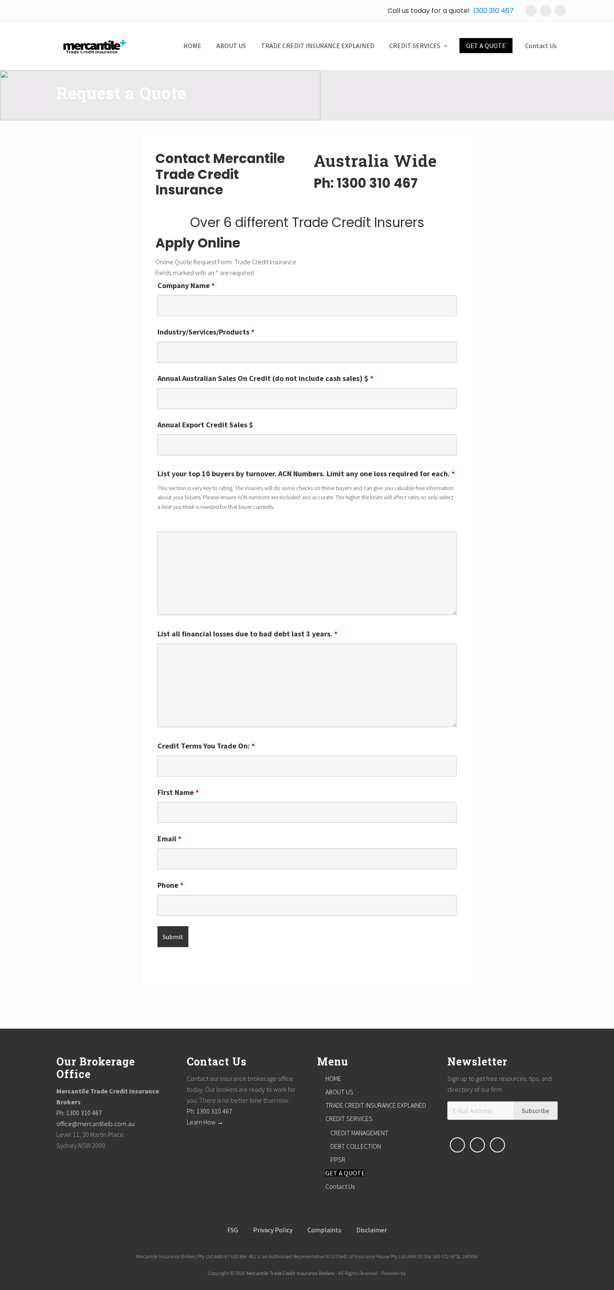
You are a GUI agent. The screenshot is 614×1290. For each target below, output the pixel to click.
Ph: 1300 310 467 (79, 1113)
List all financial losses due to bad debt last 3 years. (247, 634)
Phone (170, 885)
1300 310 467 (493, 10)
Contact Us (340, 1186)
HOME (333, 1078)
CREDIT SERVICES (349, 1118)
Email (169, 838)
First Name (178, 792)
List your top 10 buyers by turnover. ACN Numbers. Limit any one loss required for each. (306, 473)
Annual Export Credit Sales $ (205, 424)
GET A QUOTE (345, 1173)
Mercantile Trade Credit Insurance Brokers (290, 1273)
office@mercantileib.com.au (95, 1123)
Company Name (186, 285)
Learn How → (205, 1122)
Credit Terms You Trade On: (206, 746)
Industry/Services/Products (205, 332)
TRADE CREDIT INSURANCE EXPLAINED (375, 1105)
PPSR (337, 1159)
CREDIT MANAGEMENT (359, 1133)
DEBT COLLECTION (355, 1146)
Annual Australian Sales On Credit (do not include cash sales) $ (265, 378)
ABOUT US (339, 1092)
